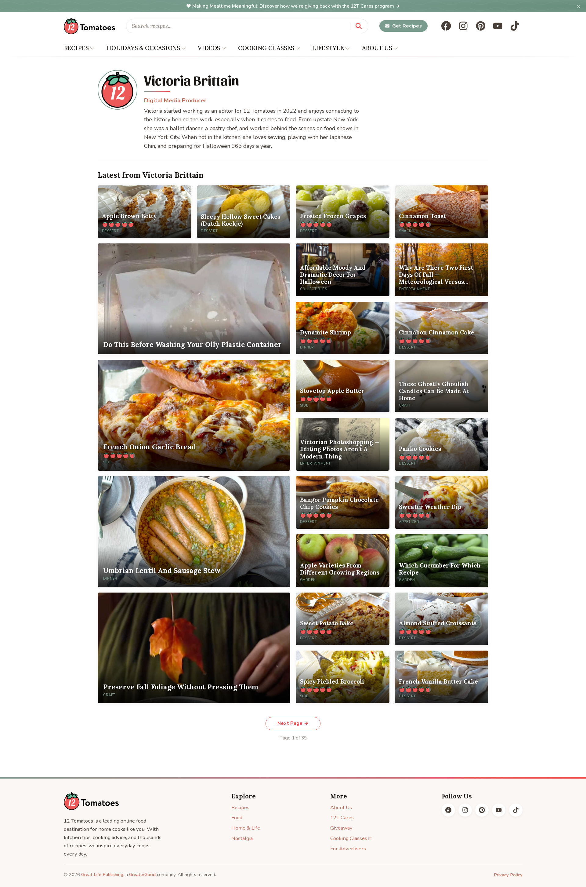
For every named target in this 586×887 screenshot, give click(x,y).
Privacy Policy (508, 875)
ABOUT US (377, 48)
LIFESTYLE (328, 48)
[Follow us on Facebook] (446, 26)
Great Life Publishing (102, 874)
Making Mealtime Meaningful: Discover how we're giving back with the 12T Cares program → (296, 6)
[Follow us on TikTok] (515, 26)
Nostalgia (242, 838)
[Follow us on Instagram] (463, 26)
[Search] (358, 26)
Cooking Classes (348, 838)
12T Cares (342, 817)
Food (236, 817)
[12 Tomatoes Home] (91, 801)
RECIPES (76, 48)
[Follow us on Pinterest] (480, 26)
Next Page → (293, 723)
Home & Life (245, 827)
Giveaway (341, 827)
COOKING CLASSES (266, 48)
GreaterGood (142, 874)
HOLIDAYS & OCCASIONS (143, 48)
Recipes (240, 807)
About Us (341, 807)
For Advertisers (348, 848)
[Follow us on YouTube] (497, 26)
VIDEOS (209, 48)
